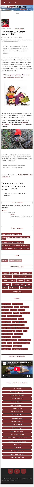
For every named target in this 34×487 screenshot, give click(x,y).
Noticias (8, 28)
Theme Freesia (20, 478)
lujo (12, 328)
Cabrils (5, 280)
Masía (26, 328)
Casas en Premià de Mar (17, 434)
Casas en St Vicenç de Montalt (17, 441)
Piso (11, 334)
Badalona (17, 276)
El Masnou (23, 322)
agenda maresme (7, 40)
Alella (5, 273)
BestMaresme (5, 478)
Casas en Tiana (17, 447)
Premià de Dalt (18, 284)
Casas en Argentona (17, 398)
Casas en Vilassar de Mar (17, 457)
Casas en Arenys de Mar (17, 392)
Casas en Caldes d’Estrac (17, 411)
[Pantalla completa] (30, 376)
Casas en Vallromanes (17, 451)
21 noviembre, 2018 (7, 37)
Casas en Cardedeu (17, 418)
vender (15, 343)
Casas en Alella (17, 388)
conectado (17, 205)
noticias (19, 331)
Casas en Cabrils (17, 408)
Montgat (6, 284)
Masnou (20, 280)
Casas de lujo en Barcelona (9, 319)
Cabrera (27, 276)
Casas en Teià (17, 444)
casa (4, 316)
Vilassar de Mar (17, 291)
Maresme (16, 41)
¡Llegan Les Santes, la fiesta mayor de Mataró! (15, 248)
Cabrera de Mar (7, 313)
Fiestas (3, 28)
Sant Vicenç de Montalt (24, 340)
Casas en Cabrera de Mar (17, 405)
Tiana (5, 288)
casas (19, 40)
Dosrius (13, 280)
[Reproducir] (4, 376)
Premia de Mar (6, 337)
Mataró (28, 280)
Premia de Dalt (18, 334)
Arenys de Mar (26, 273)
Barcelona (14, 40)
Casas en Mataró (17, 424)
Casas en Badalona (17, 402)
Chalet (20, 319)
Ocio (13, 28)
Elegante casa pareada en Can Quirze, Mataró (15, 245)
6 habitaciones (6, 304)
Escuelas (5, 325)
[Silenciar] (27, 376)
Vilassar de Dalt (26, 288)
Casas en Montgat (17, 428)
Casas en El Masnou (17, 421)
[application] (17, 369)
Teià (29, 284)
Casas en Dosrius (17, 415)
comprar (15, 322)
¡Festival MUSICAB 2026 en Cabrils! (12, 242)
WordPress (27, 478)
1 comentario (18, 37)
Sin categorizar (19, 28)
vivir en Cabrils (6, 349)
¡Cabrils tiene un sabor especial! (11, 234)
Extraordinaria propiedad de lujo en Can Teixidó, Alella (15, 238)
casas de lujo (24, 40)
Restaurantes (16, 337)
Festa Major (13, 325)
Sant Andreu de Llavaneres (9, 340)
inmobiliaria (5, 328)
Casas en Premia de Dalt (17, 431)
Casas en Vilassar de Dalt (17, 454)
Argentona (7, 276)
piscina (4, 334)
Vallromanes (14, 288)
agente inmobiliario (7, 307)
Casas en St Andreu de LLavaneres (17, 437)
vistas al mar (17, 346)
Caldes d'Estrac (25, 313)
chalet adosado (6, 322)
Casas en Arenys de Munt (17, 395)
